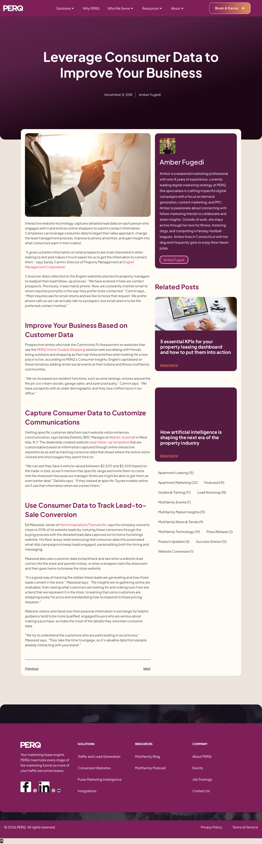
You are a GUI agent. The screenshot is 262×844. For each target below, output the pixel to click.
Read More (169, 365)
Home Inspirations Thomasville (83, 525)
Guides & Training (174, 492)
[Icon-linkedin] (44, 787)
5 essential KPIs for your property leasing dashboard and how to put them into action (195, 347)
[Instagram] (53, 790)
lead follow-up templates (109, 442)
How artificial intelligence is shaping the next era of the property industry (191, 437)
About (175, 8)
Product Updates (174, 541)
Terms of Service (245, 827)
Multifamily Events (174, 502)
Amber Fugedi (174, 260)
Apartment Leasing (176, 472)
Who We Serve (119, 8)
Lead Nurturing (211, 492)
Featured (214, 482)
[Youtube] (59, 790)
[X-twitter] (35, 790)
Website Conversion (175, 551)
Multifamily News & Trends (180, 522)
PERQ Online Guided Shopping (61, 349)
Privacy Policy (211, 827)
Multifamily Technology (179, 531)
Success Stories (211, 541)
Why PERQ (91, 8)
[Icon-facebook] (25, 787)
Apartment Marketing (178, 482)
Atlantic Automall (122, 437)
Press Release (220, 531)
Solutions (63, 8)
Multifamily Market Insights (181, 512)
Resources (150, 8)
